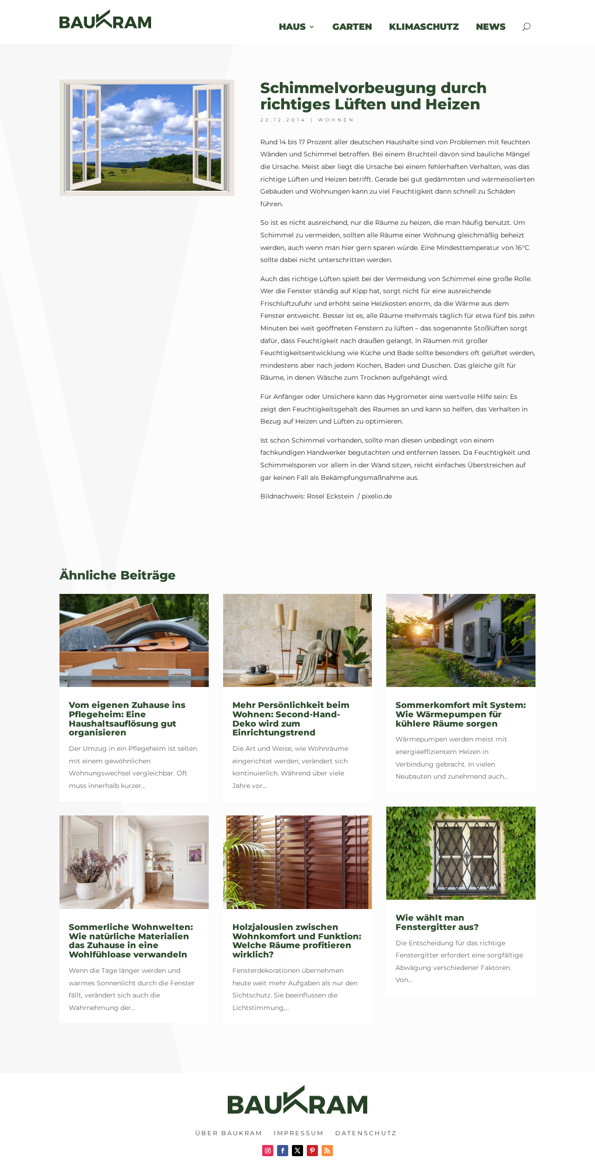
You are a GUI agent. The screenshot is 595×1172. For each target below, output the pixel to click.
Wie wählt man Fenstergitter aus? (437, 922)
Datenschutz (366, 1133)
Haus (292, 26)
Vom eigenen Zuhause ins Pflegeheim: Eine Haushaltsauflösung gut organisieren (127, 719)
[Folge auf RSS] (327, 1150)
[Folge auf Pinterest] (312, 1150)
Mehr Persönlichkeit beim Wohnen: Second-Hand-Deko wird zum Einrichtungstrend (291, 719)
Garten (352, 26)
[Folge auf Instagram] (267, 1150)
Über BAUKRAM (229, 1133)
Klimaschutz (424, 26)
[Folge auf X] (297, 1150)
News (496, 26)
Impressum (299, 1133)
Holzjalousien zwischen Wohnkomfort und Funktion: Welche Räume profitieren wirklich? (296, 941)
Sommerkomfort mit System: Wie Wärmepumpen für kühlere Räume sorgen (461, 714)
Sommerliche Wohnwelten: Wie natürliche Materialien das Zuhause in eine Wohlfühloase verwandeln (131, 941)
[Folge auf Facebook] (282, 1150)
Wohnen (336, 120)
